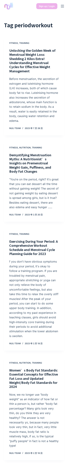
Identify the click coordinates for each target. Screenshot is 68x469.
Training (24, 43)
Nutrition (25, 147)
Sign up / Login (47, 6)
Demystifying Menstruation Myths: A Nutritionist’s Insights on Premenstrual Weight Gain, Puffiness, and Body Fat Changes (30, 163)
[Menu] (62, 6)
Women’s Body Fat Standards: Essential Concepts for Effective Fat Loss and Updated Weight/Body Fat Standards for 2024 (33, 378)
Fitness (13, 43)
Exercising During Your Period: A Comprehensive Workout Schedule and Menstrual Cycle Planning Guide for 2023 (33, 247)
